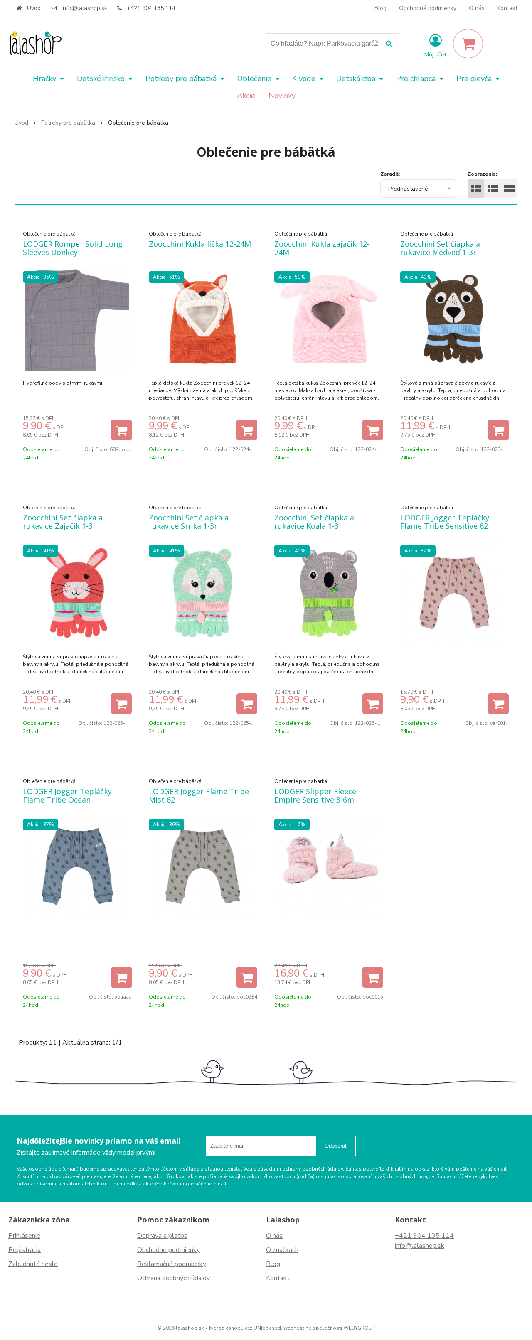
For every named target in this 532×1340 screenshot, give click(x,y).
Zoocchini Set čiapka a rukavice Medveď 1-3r (440, 248)
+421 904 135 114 (151, 8)
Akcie (246, 96)
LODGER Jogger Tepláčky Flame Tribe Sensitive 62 (444, 522)
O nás (477, 8)
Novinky (282, 96)
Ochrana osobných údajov (173, 1278)
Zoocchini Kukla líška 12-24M (200, 244)
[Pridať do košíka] (121, 430)
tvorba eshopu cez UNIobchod (245, 1328)
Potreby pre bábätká (68, 123)
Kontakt (507, 8)
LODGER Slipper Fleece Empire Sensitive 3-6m (315, 795)
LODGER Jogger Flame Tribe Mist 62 (199, 795)
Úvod (34, 8)
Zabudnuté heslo (33, 1264)
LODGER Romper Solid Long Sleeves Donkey (73, 248)
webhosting (297, 1328)
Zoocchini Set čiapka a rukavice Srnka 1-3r (189, 522)
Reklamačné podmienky (171, 1264)
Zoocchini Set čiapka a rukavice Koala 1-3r (314, 522)
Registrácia (24, 1249)
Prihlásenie (24, 1235)
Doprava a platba (162, 1235)
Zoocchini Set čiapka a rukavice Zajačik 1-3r (63, 522)
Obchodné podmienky (427, 8)
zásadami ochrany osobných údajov (300, 1169)
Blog (380, 8)
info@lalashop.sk (84, 8)
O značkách (282, 1249)
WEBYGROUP (359, 1328)
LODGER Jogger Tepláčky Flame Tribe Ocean (67, 795)
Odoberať (336, 1146)
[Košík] (468, 43)
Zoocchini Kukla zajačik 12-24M (321, 248)
